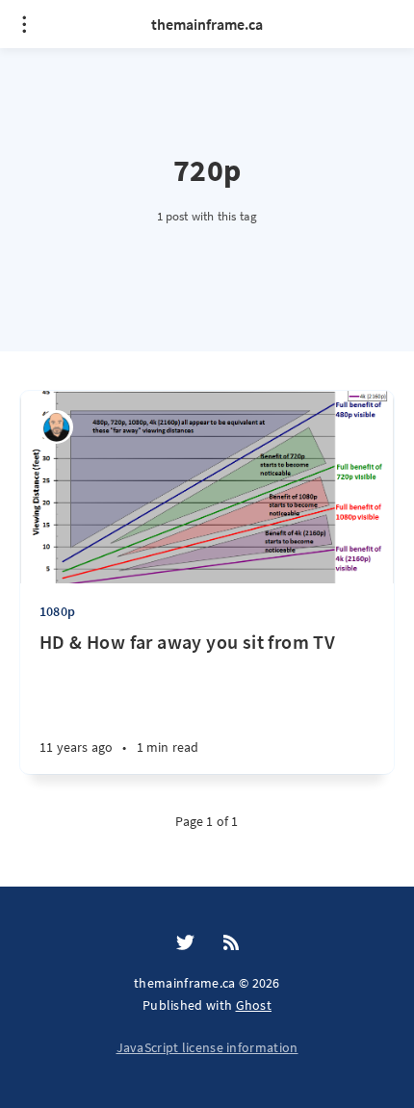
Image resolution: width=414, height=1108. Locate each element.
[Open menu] (24, 24)
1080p (57, 611)
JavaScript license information (207, 1047)
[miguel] (56, 427)
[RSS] (231, 943)
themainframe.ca (207, 24)
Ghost (254, 1005)
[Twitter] (185, 943)
